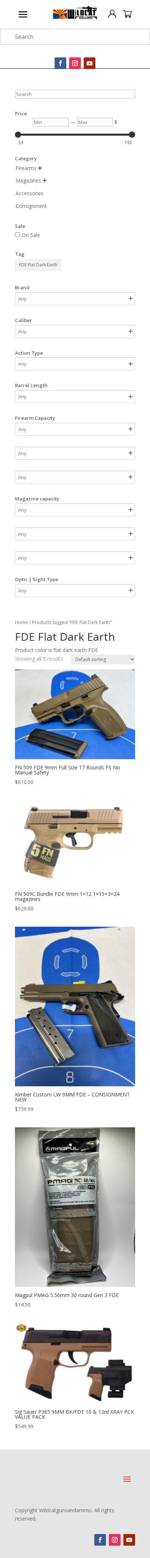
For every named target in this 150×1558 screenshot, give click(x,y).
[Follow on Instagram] (75, 63)
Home (21, 622)
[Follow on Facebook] (60, 63)
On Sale (31, 235)
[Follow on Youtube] (89, 63)
